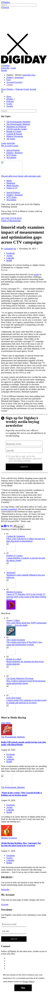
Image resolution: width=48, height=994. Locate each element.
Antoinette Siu (10, 248)
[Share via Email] (11, 526)
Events (26, 89)
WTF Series (11, 155)
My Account (6, 146)
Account (4, 904)
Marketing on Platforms (16, 126)
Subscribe (5, 68)
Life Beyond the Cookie (16, 129)
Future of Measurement (11, 221)
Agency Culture (13, 620)
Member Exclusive (14, 592)
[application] (24, 982)
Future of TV (12, 188)
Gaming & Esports (14, 134)
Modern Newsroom (14, 136)
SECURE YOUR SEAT (11, 218)
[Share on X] (8, 526)
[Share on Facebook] (5, 526)
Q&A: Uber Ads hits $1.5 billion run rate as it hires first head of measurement (25, 539)
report (36, 274)
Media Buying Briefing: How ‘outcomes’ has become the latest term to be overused (21, 844)
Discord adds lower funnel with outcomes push (21, 176)
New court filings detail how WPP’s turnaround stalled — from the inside (26, 624)
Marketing (10, 183)
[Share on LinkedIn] (2, 526)
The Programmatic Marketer (18, 124)
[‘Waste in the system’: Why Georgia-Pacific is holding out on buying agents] (6, 785)
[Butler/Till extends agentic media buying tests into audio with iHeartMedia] (6, 734)
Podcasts (19, 89)
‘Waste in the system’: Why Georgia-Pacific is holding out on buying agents (21, 794)
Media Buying (12, 185)
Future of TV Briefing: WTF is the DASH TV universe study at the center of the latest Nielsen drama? (26, 596)
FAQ (8, 80)
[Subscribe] (5, 65)
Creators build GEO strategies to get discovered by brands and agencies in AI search (26, 701)
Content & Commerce (15, 536)
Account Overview (14, 82)
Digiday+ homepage (15, 77)
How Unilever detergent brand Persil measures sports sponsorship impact (26, 682)
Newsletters (11, 157)
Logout (9, 84)
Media (9, 180)
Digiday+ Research (14, 153)
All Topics (10, 139)
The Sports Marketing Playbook (19, 678)
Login (13, 68)
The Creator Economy (15, 640)
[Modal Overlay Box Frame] (24, 444)
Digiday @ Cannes (14, 555)
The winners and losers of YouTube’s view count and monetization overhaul (24, 643)
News (3, 89)
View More (6, 723)
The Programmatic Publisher (18, 122)
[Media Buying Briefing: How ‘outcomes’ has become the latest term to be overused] (6, 835)
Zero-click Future (13, 698)
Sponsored (10, 572)
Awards (33, 89)
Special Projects (13, 150)
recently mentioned (9, 509)
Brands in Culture (13, 131)
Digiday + (11, 89)
